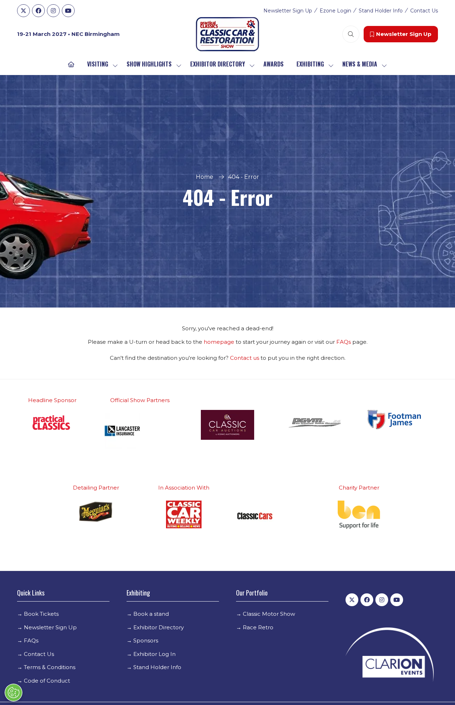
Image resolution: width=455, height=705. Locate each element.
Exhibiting (310, 64)
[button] (350, 34)
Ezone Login (335, 10)
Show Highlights (149, 64)
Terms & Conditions (49, 667)
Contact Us (424, 10)
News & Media (359, 64)
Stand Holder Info (381, 10)
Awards (273, 64)
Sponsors (145, 640)
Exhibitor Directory (217, 64)
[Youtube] (68, 10)
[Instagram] (53, 10)
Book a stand (151, 613)
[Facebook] (38, 10)
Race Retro (258, 627)
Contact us (244, 357)
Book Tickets (41, 613)
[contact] (260, 357)
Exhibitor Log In (154, 654)
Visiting (97, 64)
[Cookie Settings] (13, 692)
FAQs (344, 341)
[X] (23, 10)
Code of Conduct (47, 680)
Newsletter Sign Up (287, 10)
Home (204, 176)
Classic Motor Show (269, 613)
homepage (220, 341)
